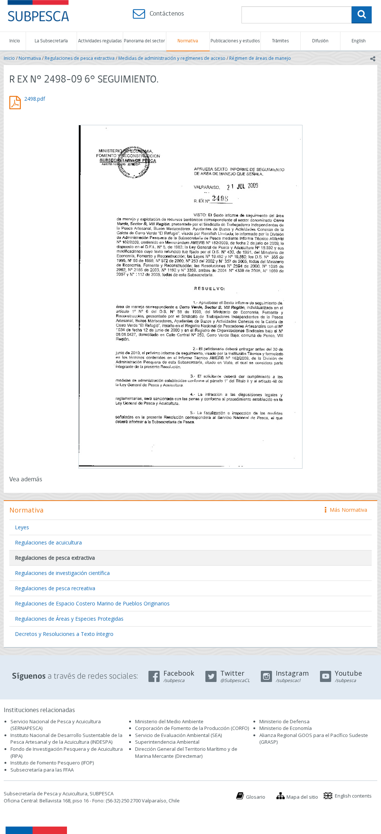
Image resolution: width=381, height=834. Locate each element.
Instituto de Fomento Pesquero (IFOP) (52, 762)
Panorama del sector (144, 41)
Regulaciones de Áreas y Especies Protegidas (69, 618)
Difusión (320, 41)
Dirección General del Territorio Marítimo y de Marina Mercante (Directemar (186, 752)
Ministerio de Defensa (284, 721)
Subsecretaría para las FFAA (42, 769)
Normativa (187, 41)
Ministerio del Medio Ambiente (169, 721)
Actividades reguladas (100, 41)
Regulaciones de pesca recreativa (55, 588)
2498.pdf (34, 98)
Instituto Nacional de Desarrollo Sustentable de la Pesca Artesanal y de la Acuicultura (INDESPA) (66, 739)
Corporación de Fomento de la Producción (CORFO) (192, 728)
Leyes (22, 527)
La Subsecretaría (51, 41)
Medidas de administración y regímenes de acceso (171, 58)
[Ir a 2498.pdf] (190, 296)
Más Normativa (346, 509)
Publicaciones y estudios (235, 41)
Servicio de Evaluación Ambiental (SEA (178, 735)
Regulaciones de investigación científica (62, 572)
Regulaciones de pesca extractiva (80, 58)
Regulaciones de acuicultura (48, 542)
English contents (353, 795)
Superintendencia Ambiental (167, 741)
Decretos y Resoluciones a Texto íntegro (64, 633)
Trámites (280, 41)
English (359, 41)
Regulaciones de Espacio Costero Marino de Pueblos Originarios (92, 603)
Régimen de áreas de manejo (260, 58)
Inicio (14, 41)
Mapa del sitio (302, 796)
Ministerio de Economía (285, 728)
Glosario (255, 796)
